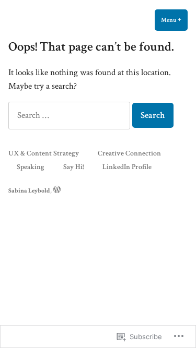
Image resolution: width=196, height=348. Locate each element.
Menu (174, 20)
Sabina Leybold (29, 190)
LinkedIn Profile (127, 167)
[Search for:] (70, 115)
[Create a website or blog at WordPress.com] (57, 190)
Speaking (30, 167)
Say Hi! (73, 167)
